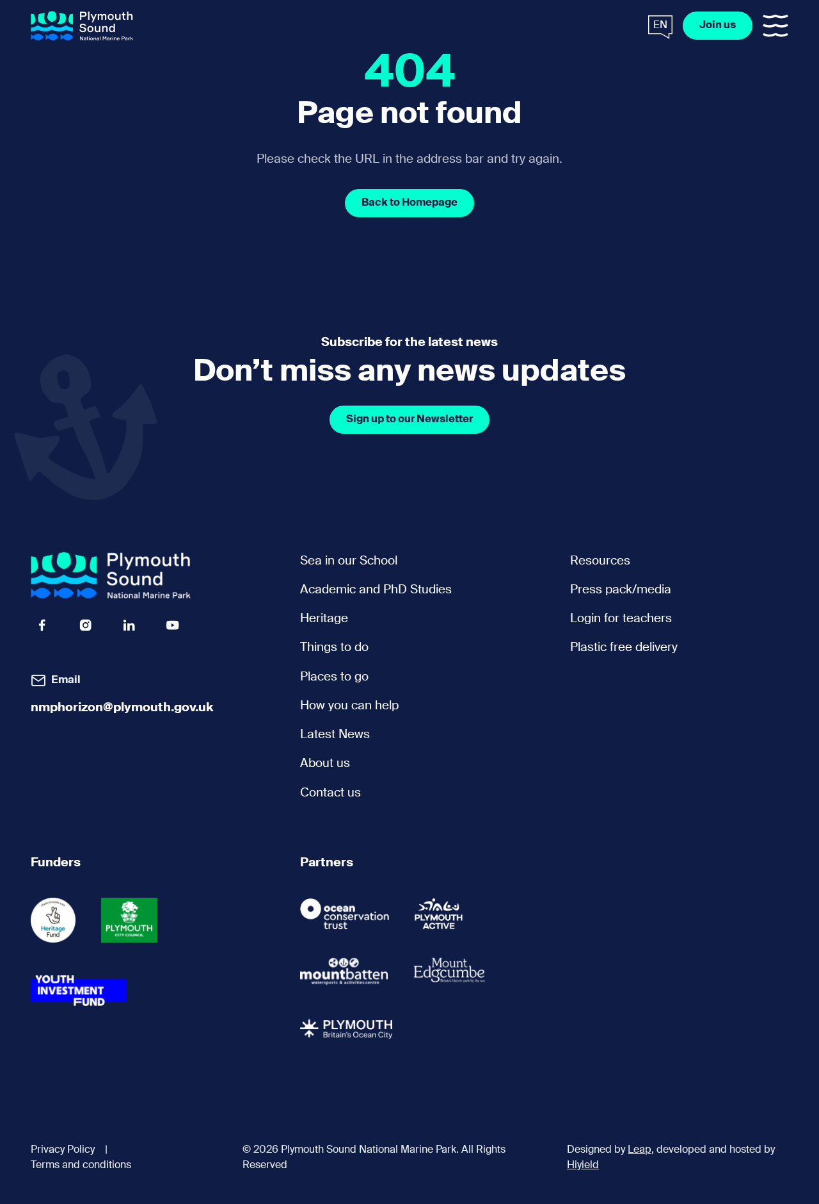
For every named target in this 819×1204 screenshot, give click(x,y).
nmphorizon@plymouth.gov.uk (122, 708)
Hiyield (583, 1165)
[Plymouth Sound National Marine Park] (82, 26)
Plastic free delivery (624, 647)
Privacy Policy (63, 1150)
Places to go (334, 677)
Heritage (324, 619)
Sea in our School (348, 561)
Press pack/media (620, 590)
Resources (600, 561)
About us (325, 763)
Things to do (334, 647)
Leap (639, 1150)
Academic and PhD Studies (376, 590)
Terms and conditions (81, 1165)
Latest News (335, 735)
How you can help (349, 706)
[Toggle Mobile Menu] (775, 25)
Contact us (330, 793)
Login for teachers (621, 619)
